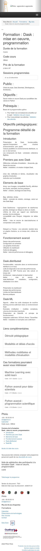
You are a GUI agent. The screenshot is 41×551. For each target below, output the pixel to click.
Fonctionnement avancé (14, 439)
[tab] (18, 9)
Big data (31, 22)
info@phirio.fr (6, 420)
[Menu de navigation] (37, 15)
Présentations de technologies (12, 513)
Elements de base (12, 437)
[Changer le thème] (2, 29)
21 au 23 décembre (11, 77)
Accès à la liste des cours (10, 448)
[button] (3, 6)
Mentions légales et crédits (31, 548)
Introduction (10, 432)
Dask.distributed (11, 441)
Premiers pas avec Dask (14, 434)
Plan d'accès (6, 515)
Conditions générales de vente (30, 550)
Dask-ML (9, 443)
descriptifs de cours (25, 457)
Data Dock (5, 523)
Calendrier (5, 422)
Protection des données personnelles (28, 546)
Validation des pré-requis (21, 115)
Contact (4, 518)
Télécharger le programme (10, 477)
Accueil (15, 22)
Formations (23, 22)
